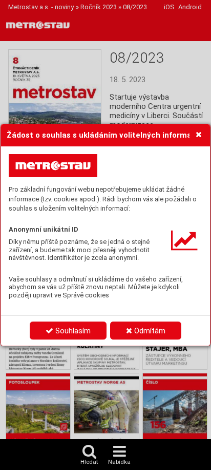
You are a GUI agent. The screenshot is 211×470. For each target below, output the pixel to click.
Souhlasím (72, 330)
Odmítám (148, 330)
